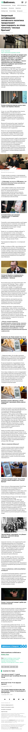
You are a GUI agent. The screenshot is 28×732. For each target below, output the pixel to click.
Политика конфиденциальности (7, 705)
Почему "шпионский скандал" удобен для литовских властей (13, 603)
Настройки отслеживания (6, 709)
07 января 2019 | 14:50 (6, 686)
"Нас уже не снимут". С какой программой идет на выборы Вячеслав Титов (13, 676)
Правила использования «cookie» (7, 707)
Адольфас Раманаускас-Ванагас (8, 661)
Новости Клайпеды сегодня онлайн (12, 658)
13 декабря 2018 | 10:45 (6, 694)
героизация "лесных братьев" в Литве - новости (12, 662)
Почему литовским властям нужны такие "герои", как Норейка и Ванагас (13, 106)
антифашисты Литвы (14, 659)
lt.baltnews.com (12, 720)
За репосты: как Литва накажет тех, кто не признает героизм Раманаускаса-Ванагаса (13, 337)
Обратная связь (4, 711)
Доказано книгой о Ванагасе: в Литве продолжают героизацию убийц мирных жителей (13, 402)
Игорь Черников (5, 51)
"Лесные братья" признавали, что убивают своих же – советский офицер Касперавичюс (13, 536)
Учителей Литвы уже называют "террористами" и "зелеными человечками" (10, 216)
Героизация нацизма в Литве (12, 52)
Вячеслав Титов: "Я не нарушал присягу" (11, 683)
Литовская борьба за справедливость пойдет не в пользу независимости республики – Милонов (12, 276)
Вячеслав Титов (4, 659)
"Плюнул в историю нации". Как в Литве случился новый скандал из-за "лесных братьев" (13, 480)
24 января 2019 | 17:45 (6, 679)
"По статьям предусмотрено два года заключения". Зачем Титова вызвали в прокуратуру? (13, 691)
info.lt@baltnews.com (14, 727)
